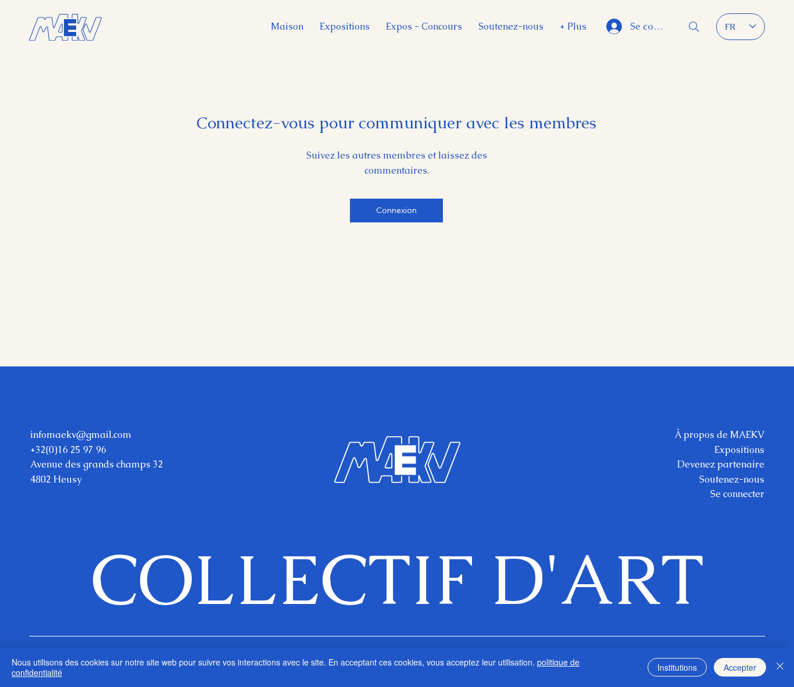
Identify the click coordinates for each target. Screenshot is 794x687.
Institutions (677, 667)
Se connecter (737, 494)
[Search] (694, 27)
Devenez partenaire (720, 464)
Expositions (739, 450)
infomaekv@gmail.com (80, 435)
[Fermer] (780, 667)
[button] (573, 26)
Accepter (740, 667)
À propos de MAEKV (719, 435)
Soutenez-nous (731, 479)
